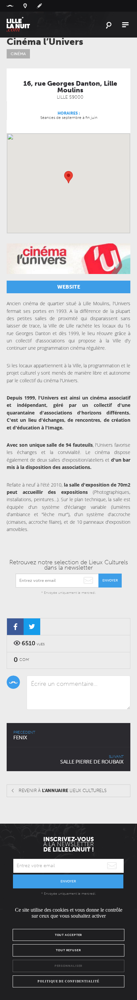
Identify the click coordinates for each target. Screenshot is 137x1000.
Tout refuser (68, 950)
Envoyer (110, 581)
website (68, 287)
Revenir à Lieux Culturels (62, 790)
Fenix (24, 735)
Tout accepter (68, 935)
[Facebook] (15, 626)
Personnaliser (69, 965)
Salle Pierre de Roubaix (92, 759)
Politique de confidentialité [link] (68, 981)
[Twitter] (32, 626)
